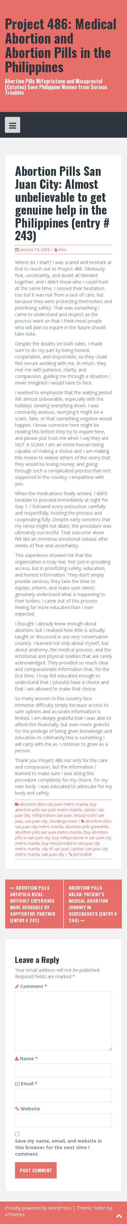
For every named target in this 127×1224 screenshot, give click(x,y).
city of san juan (55, 849)
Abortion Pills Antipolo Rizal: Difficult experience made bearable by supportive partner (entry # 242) (32, 904)
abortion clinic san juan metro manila (54, 804)
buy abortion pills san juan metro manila (56, 807)
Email (29, 1083)
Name (29, 1058)
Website (30, 1109)
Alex (62, 249)
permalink (82, 854)
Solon (100, 1208)
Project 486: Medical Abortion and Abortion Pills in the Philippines (61, 45)
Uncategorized (63, 821)
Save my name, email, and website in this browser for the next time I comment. (58, 1147)
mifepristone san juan (52, 815)
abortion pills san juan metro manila (48, 832)
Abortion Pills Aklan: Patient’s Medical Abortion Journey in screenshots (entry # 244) (93, 904)
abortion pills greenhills (87, 826)
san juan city (36, 821)
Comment (33, 986)
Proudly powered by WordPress (38, 1208)
